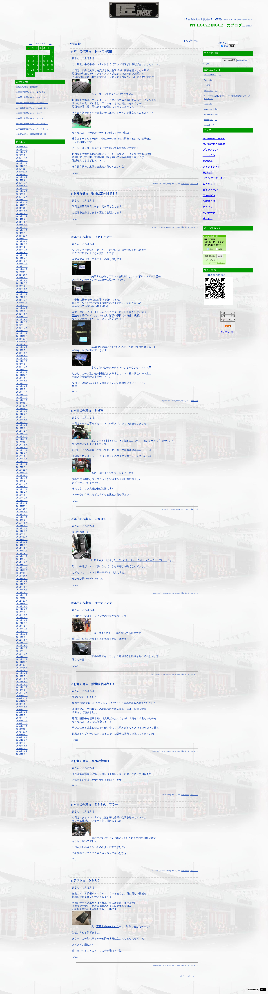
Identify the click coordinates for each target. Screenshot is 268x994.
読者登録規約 (210, 256)
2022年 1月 (21, 300)
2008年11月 (21, 732)
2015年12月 (21, 503)
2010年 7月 (21, 676)
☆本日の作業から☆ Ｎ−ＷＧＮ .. (31, 92)
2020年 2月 (21, 364)
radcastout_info (210, 109)
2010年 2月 (21, 690)
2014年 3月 (21, 562)
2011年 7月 (21, 643)
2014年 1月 (21, 567)
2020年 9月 (21, 344)
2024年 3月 (21, 227)
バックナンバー (212, 260)
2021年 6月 (21, 319)
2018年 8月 (21, 414)
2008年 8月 (21, 740)
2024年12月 (21, 202)
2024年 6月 (21, 219)
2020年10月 (21, 342)
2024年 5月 (21, 222)
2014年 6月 (21, 553)
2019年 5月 (21, 389)
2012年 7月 (21, 612)
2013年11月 (21, 573)
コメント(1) (194, 184)
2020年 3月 (21, 361)
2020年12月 (21, 336)
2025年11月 (21, 172)
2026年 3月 (21, 160)
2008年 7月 (21, 743)
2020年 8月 (21, 347)
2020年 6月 (21, 353)
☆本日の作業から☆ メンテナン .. (32, 102)
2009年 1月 (21, 726)
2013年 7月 (21, 584)
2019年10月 (21, 375)
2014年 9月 (21, 545)
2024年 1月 (21, 233)
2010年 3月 (21, 687)
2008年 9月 (21, 737)
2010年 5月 (21, 682)
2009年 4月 (21, 718)
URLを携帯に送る (215, 275)
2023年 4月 (21, 258)
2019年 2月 (21, 397)
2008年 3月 (21, 754)
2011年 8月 (21, 640)
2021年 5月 (21, 322)
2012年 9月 (21, 606)
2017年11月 (21, 439)
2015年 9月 (21, 512)
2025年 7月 (21, 183)
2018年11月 (21, 406)
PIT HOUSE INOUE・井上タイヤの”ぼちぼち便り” (214, 242)
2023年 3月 (21, 261)
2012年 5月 (21, 617)
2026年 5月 (21, 155)
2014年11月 (21, 539)
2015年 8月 (21, 514)
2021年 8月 (21, 314)
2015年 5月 (21, 523)
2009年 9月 (21, 704)
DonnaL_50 (209, 125)
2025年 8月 (21, 180)
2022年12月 (21, 269)
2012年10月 (21, 603)
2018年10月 (21, 408)
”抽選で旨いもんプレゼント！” (96, 703)
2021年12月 (21, 303)
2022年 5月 (21, 289)
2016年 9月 (21, 478)
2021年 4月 (21, 325)
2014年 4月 (21, 559)
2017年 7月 (21, 450)
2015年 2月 (21, 531)
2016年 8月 (21, 481)
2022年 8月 (21, 280)
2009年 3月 (21, 721)
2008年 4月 (21, 751)
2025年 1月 (21, 199)
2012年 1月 (21, 629)
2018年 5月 (21, 422)
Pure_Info (208, 80)
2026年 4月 (21, 158)
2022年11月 (21, 272)
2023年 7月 (21, 250)
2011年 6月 (21, 645)
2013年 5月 (21, 590)
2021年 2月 (21, 330)
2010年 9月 (21, 670)
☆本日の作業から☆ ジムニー (30, 113)
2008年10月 (21, 734)
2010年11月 (21, 665)
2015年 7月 (21, 517)
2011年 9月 (21, 637)
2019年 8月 (21, 381)
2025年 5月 (21, 188)
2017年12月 (21, 436)
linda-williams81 (211, 114)
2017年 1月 (21, 467)
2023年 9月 (21, 244)
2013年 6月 (21, 587)
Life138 (207, 85)
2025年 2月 (21, 197)
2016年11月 (21, 473)
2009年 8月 (21, 707)
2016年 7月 (21, 484)
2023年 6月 (21, 252)
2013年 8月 (21, 581)
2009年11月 (21, 698)
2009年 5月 (21, 715)
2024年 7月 (21, 216)
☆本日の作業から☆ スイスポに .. (32, 123)
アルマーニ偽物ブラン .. (215, 96)
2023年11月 (21, 238)
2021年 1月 (21, 333)
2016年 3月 (21, 495)
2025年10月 (21, 174)
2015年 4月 (21, 525)
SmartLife (208, 104)
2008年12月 (21, 729)
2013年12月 (21, 570)
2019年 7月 (21, 383)
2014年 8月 (21, 548)
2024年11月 (21, 205)
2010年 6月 (21, 679)
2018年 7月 (21, 417)
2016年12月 (21, 470)
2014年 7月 (21, 551)
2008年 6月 (21, 746)
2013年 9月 (21, 578)
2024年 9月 (21, 211)
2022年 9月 (21, 277)
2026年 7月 (21, 149)
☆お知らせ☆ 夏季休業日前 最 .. (32, 134)
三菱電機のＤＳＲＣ (107, 926)
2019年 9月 (21, 378)
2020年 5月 (21, 356)
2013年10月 (21, 576)
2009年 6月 (21, 712)
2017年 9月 (21, 445)
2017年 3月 (21, 461)
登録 (211, 249)
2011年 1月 (21, 659)
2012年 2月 (21, 626)
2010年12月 (21, 662)
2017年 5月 (21, 456)
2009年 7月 (21, 709)
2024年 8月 (21, 213)
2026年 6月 (21, 152)
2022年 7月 (21, 283)
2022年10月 (21, 275)
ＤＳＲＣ (87, 896)
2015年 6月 (21, 520)
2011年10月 (21, 634)
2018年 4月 (21, 425)
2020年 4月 (21, 358)
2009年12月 (21, 695)
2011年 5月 (21, 648)
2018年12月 (21, 403)
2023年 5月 (21, 255)
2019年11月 (21, 372)
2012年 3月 (21, 623)
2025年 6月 (21, 186)
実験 (74, 315)
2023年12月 (21, 236)
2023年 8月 (21, 247)
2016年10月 (21, 475)
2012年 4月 (21, 620)
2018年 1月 (21, 434)
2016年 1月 (21, 500)
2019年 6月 (21, 386)
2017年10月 (21, 442)
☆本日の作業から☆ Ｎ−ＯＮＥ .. (31, 118)
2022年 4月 (21, 291)
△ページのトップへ (189, 976)
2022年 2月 (21, 297)
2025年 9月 (21, 177)
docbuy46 (208, 119)
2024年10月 (21, 208)
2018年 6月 (21, 420)
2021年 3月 (21, 328)
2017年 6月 (21, 453)
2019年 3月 (21, 395)
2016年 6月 (21, 486)
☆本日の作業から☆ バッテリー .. (32, 129)
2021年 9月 (21, 311)
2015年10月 (21, 509)
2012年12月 (21, 598)
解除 (220, 249)
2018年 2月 (21, 431)
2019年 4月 (21, 392)
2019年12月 (21, 369)
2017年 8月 (21, 447)
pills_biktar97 (210, 75)
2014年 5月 (21, 556)
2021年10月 (21, 308)
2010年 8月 (21, 673)
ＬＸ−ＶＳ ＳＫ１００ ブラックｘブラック (141, 560)
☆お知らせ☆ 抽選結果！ (28, 87)
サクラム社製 (79, 820)
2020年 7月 (21, 350)
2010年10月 (21, 668)
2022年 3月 (21, 294)
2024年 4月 (21, 225)
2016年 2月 (21, 498)
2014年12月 (21, 537)
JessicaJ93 (208, 90)
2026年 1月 (21, 166)
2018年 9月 (21, 411)
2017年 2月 (21, 464)
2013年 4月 (21, 592)
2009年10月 (21, 701)
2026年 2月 (21, 163)
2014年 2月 (21, 564)
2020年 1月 (21, 367)
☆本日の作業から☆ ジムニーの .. (32, 97)
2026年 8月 (21, 147)
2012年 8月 (21, 609)
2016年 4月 (21, 492)
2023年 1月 (21, 266)
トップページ (86, 733)
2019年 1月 (21, 400)
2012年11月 (21, 601)
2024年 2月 (21, 230)
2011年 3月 (21, 654)
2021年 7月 (21, 316)
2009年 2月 (21, 723)
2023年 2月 (21, 264)
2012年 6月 (21, 615)
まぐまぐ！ (221, 263)
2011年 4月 (21, 651)
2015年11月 (21, 506)
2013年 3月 (21, 595)
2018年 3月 (21, 428)
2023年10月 (21, 241)
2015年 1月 (21, 534)
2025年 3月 (21, 194)
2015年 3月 (21, 528)
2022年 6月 (21, 286)
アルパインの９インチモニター (89, 279)
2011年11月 (21, 631)
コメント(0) (194, 227)
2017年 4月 (21, 459)
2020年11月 (21, 339)
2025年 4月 (21, 191)
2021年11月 (21, 305)
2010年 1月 (21, 693)
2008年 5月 (21, 748)
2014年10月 (21, 542)
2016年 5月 (21, 489)
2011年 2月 (21, 656)
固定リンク (185, 184)
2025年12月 (21, 169)
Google (206, 63)
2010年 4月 (21, 684)
